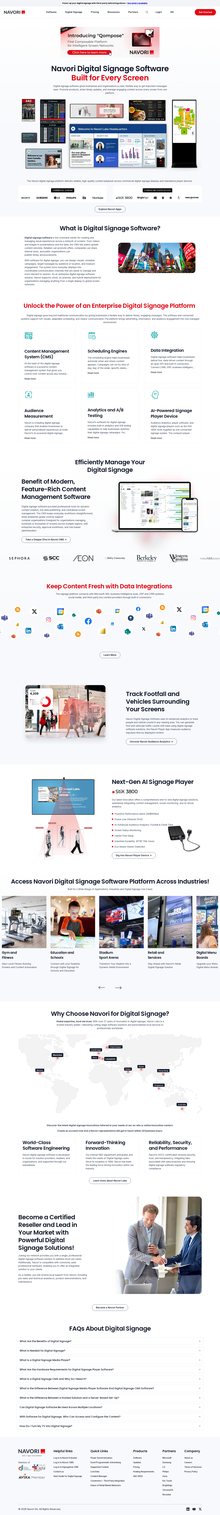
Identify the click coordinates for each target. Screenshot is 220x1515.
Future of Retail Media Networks (106, 1485)
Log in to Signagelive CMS (65, 1467)
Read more (30, 379)
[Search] (147, 12)
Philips (165, 1471)
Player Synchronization (101, 1458)
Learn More (110, 655)
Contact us (58, 1471)
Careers (188, 1462)
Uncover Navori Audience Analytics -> (151, 741)
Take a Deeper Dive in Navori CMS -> (46, 539)
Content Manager (99, 1476)
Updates (137, 1462)
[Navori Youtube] (194, 1509)
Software (51, 12)
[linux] (178, 197)
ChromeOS (167, 1490)
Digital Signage (73, 12)
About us (188, 1458)
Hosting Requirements (143, 1471)
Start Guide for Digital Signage (67, 1476)
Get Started (205, 12)
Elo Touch (167, 1480)
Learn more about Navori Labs (110, 1180)
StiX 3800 (138, 1476)
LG (163, 1467)
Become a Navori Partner (110, 1307)
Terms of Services (193, 1467)
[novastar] (192, 197)
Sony (164, 1476)
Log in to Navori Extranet (65, 1458)
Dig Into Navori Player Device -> (134, 855)
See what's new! (126, 3)
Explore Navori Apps (110, 209)
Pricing (95, 12)
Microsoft (166, 1458)
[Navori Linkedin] (187, 1509)
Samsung (166, 1462)
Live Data (95, 1471)
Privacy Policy (191, 1471)
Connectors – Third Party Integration (108, 1480)
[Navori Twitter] (200, 1509)
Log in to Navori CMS (63, 1462)
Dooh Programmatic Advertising (106, 1462)
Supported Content (100, 1467)
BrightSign (167, 1485)
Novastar (166, 1494)
